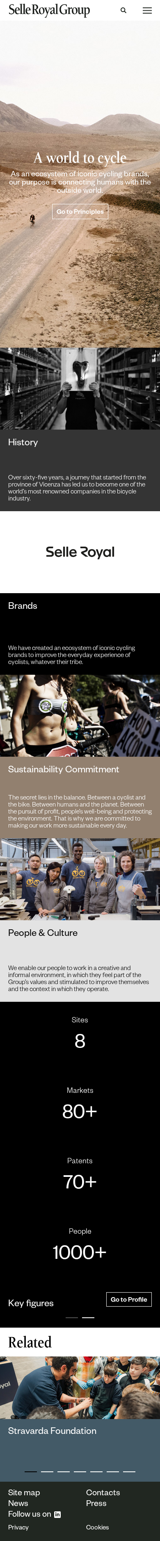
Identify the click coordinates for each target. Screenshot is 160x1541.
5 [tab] (96, 1472)
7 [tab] (129, 1472)
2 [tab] (88, 1318)
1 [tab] (72, 1318)
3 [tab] (63, 1472)
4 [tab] (80, 1472)
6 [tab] (113, 1472)
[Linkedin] (57, 1514)
